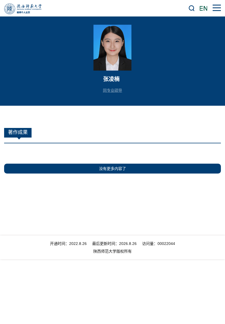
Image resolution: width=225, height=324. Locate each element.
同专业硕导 (112, 90)
